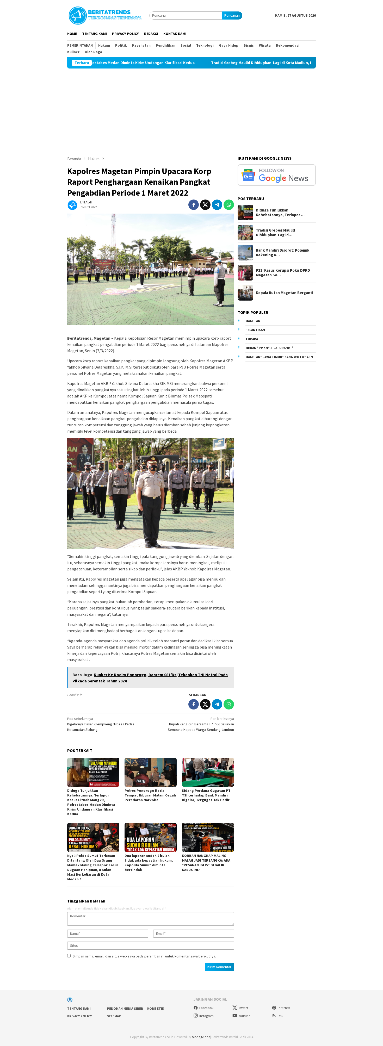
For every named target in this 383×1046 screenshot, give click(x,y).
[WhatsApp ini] (229, 205)
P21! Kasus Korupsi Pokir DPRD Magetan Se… (283, 272)
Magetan (252, 321)
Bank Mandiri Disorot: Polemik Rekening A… (282, 252)
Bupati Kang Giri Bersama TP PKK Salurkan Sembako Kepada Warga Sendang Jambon (201, 724)
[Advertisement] (191, 107)
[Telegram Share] (217, 205)
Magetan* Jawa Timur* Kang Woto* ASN (279, 357)
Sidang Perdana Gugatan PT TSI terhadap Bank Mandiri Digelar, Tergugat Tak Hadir (206, 795)
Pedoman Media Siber (125, 1008)
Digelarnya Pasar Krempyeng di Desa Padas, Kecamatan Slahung (101, 724)
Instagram (206, 1016)
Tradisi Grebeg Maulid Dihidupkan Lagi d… (275, 232)
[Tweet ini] (205, 205)
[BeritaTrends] (105, 15)
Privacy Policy (79, 1016)
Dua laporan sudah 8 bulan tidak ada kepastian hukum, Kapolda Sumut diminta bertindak (149, 862)
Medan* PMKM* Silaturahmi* (269, 348)
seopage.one (201, 1037)
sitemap (114, 1016)
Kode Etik (155, 1008)
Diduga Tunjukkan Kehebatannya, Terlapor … (280, 212)
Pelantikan (255, 330)
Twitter (243, 1008)
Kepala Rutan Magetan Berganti (284, 292)
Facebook (206, 1008)
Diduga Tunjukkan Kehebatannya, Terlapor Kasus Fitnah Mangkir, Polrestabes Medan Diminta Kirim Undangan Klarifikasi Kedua (91, 802)
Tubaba (251, 339)
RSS (280, 1016)
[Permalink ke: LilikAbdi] (72, 204)
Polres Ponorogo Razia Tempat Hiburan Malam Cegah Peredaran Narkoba (150, 795)
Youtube (244, 1016)
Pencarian (232, 15)
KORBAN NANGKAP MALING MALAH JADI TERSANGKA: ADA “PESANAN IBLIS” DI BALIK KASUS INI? (206, 862)
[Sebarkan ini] (193, 205)
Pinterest (284, 1008)
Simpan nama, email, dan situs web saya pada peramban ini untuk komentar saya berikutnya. (144, 956)
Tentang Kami (79, 1008)
